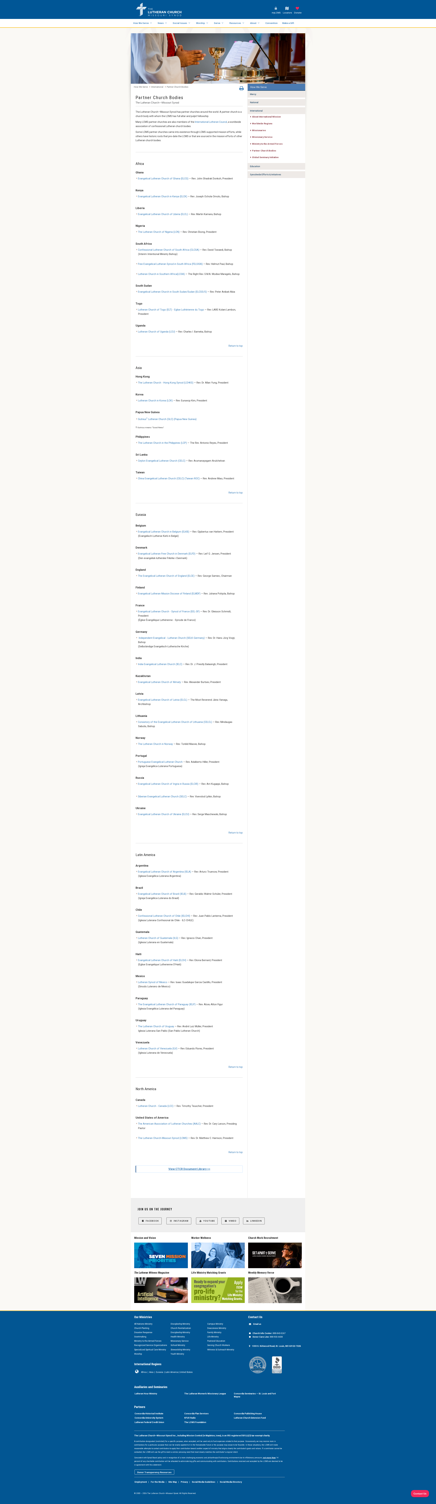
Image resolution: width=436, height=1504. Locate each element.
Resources (235, 23)
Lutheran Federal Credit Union (149, 1422)
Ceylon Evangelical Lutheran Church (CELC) (161, 460)
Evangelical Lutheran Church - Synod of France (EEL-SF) (169, 611)
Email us (257, 1324)
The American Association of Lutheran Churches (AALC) (169, 1123)
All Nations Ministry (143, 1324)
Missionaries (259, 130)
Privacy (184, 1482)
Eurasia (159, 1372)
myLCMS (276, 12)
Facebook (152, 1220)
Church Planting (141, 1328)
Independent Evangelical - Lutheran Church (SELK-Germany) (171, 638)
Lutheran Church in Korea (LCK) (155, 400)
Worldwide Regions (262, 123)
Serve (217, 23)
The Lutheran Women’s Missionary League (205, 1393)
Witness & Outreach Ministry (220, 1349)
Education (255, 166)
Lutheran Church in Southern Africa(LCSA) (161, 274)
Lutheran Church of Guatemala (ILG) (158, 938)
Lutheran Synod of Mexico (152, 982)
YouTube (209, 1220)
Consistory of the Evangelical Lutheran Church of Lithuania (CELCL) (175, 722)
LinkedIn (256, 1220)
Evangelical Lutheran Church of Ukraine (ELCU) (163, 814)
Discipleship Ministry (180, 1324)
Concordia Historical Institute (149, 1413)
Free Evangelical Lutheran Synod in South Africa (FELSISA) (170, 264)
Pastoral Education (216, 1341)
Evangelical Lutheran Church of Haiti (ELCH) (162, 960)
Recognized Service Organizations (150, 1345)
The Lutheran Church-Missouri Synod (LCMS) (163, 1138)
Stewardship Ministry (180, 1349)
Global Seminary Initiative (265, 157)
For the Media (157, 1482)
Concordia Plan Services (196, 1413)
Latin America (171, 1372)
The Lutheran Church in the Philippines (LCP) (162, 442)
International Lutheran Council (211, 122)
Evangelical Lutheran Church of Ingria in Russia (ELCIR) (168, 784)
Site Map (172, 1482)
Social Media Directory (231, 1482)
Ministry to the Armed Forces (267, 144)
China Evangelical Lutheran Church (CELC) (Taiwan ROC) (169, 478)
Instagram (181, 1220)
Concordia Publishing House (248, 1413)
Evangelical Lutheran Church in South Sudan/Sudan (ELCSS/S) (172, 291)
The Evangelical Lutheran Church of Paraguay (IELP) (167, 1004)
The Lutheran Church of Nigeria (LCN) (159, 232)
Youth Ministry (177, 1354)
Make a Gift (288, 23)
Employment (141, 1482)
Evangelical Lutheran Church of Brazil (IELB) (162, 894)
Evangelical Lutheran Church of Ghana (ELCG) (163, 178)
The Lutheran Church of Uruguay (156, 1026)
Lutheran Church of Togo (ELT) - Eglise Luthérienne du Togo (171, 309)
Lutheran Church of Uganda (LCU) (156, 331)
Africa (144, 1372)
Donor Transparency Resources (154, 1472)
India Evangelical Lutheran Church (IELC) (160, 664)
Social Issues (180, 23)
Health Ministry (178, 1337)
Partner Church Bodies (177, 87)
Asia (151, 1372)
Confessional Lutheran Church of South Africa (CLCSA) (168, 249)
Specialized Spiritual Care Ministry (150, 1349)
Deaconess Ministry (216, 1328)
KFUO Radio (190, 1418)
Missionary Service (262, 137)
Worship (200, 23)
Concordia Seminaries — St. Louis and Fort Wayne (255, 1395)
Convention (271, 23)
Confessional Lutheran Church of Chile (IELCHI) (164, 916)
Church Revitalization (181, 1328)
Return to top (236, 345)
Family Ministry (214, 1332)
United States (186, 1372)
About (253, 23)
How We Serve (141, 23)
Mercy (253, 94)
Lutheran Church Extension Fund (250, 1418)
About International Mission (266, 116)
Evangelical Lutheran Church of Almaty (159, 682)
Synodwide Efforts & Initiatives (265, 174)
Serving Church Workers (218, 1345)
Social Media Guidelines (203, 1482)
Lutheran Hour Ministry (146, 1393)
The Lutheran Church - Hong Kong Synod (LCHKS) (165, 382)
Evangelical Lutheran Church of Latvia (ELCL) (162, 699)
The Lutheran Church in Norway (155, 744)
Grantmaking (140, 1337)
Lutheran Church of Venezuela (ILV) (157, 1048)
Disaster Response (143, 1332)
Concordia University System (149, 1418)
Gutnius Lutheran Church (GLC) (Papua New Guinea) (167, 419)
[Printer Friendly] (241, 89)
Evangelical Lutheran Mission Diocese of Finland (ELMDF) (169, 593)
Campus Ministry (215, 1324)
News (161, 23)
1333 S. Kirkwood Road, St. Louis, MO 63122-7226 (276, 1346)
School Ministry (178, 1345)
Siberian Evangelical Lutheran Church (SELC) (162, 796)
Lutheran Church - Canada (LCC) (155, 1106)
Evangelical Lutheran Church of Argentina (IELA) (164, 871)
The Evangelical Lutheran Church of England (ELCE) (166, 575)
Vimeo (233, 1220)
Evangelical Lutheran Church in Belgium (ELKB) (163, 531)
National (254, 102)
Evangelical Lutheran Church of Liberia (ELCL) (163, 214)
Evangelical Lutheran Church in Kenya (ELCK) (162, 196)
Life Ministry (213, 1337)
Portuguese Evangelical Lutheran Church (160, 762)
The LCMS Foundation (195, 1422)
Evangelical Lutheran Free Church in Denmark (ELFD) (166, 553)
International (157, 87)
